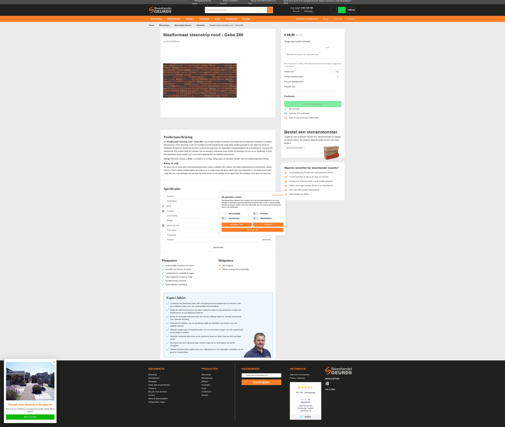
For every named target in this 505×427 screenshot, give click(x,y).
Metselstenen (154, 378)
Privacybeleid (277, 195)
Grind (203, 388)
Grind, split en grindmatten (159, 385)
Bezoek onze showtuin (157, 392)
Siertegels (152, 381)
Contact (151, 395)
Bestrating (152, 375)
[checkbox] (224, 213)
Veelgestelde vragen (156, 402)
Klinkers (204, 381)
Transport (152, 388)
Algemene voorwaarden (300, 375)
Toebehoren (206, 392)
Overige (204, 395)
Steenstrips (206, 375)
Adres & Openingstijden (158, 398)
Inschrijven (261, 382)
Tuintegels (205, 385)
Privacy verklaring (297, 378)
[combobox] (236, 10)
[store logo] (160, 10)
